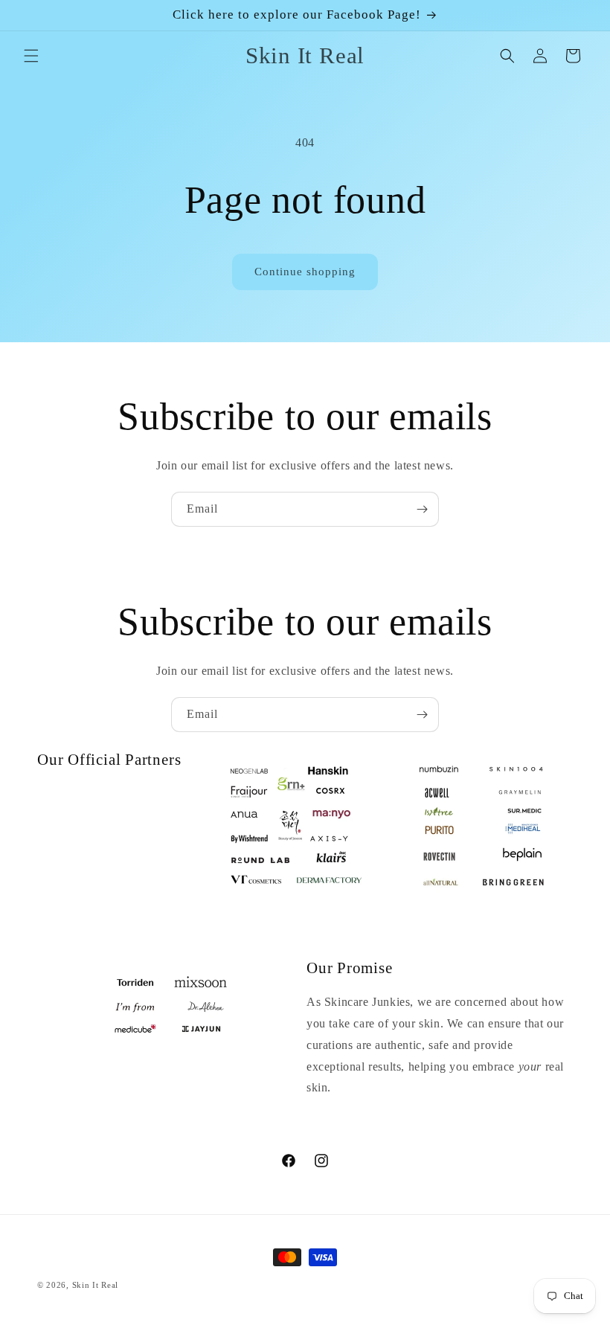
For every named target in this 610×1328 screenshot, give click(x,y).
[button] (31, 55)
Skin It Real (95, 1284)
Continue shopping (305, 272)
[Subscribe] (421, 509)
